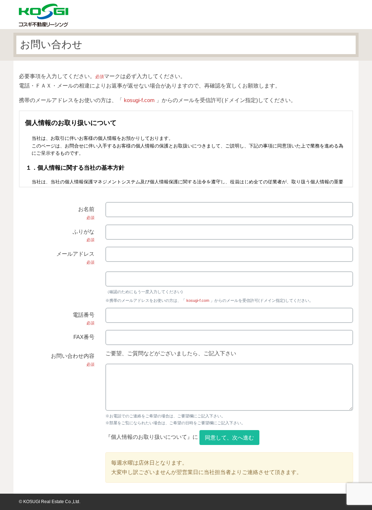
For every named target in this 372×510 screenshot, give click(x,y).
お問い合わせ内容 (72, 360)
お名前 (86, 213)
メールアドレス (75, 257)
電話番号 (83, 318)
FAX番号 (83, 337)
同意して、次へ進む (229, 437)
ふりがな (83, 235)
